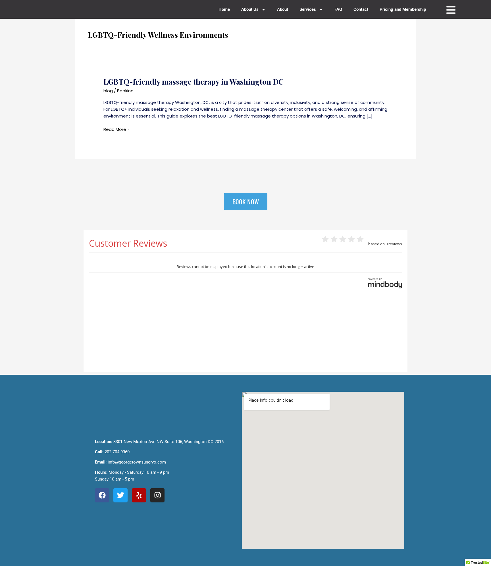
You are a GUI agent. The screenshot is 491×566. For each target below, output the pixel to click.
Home (224, 9)
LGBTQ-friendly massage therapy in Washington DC (193, 82)
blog (108, 91)
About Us (250, 9)
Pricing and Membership (403, 9)
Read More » (116, 129)
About (282, 9)
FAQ (338, 9)
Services (307, 9)
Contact (360, 9)
